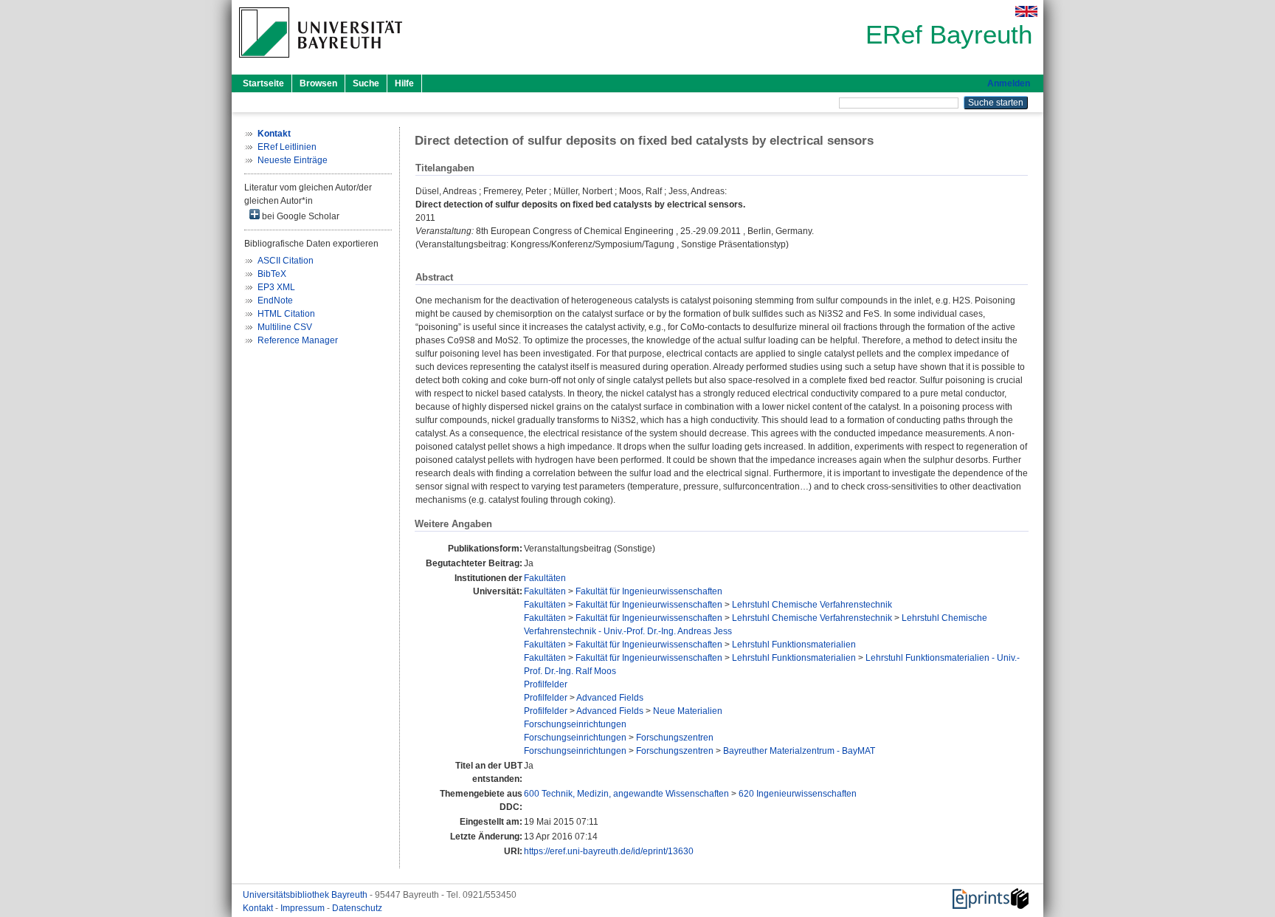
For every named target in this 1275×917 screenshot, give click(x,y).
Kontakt (259, 908)
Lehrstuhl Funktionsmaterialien (794, 644)
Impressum (303, 908)
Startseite (263, 83)
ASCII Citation (286, 260)
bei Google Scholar (299, 216)
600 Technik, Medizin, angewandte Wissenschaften (626, 794)
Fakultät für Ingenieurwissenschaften (649, 591)
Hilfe (404, 83)
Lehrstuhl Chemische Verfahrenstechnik (812, 605)
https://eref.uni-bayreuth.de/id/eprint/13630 (609, 851)
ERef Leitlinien (287, 147)
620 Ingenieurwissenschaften (798, 794)
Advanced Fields (609, 698)
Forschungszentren (674, 737)
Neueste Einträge (293, 160)
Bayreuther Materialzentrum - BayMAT (799, 751)
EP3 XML (276, 287)
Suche (366, 83)
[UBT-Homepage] (321, 62)
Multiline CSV (285, 327)
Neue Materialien (687, 711)
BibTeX (272, 274)
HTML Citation (286, 314)
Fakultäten (545, 578)
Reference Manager (298, 340)
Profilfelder (545, 684)
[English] (1026, 11)
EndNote (275, 300)
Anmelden (1008, 83)
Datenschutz (357, 908)
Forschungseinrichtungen (575, 724)
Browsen (318, 83)
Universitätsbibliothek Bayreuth (306, 895)
